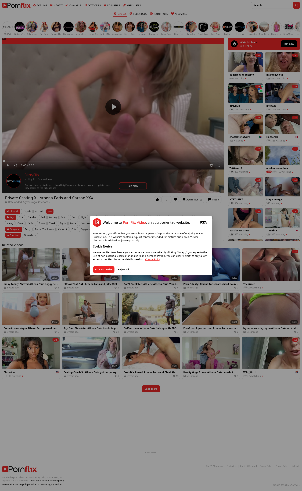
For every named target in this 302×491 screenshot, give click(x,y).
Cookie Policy (152, 259)
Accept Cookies (103, 269)
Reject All (123, 269)
